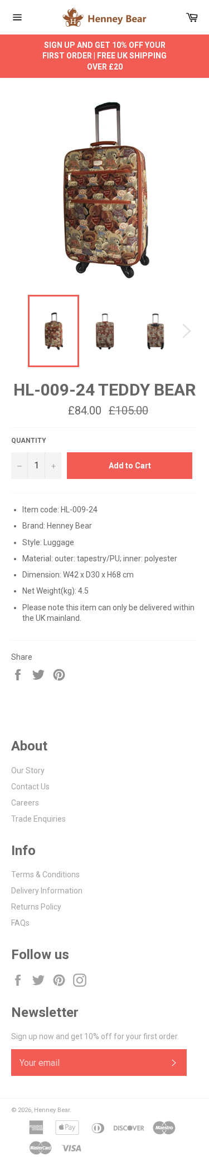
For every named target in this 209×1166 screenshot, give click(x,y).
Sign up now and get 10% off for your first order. (95, 1036)
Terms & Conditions (45, 874)
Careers (25, 802)
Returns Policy (36, 906)
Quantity (28, 440)
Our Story (28, 770)
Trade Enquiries (38, 818)
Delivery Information (46, 890)
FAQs (20, 922)
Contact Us (30, 786)
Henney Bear (52, 1110)
